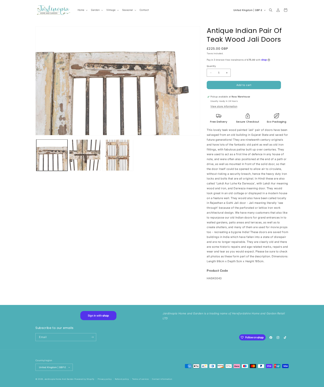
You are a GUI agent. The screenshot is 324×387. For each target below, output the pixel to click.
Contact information (162, 379)
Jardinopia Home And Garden (59, 379)
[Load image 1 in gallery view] (52, 155)
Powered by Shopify (84, 379)
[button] (82, 10)
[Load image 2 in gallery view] (84, 155)
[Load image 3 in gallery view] (117, 155)
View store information (223, 106)
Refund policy (122, 379)
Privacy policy (105, 379)
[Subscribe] (92, 337)
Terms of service (140, 379)
